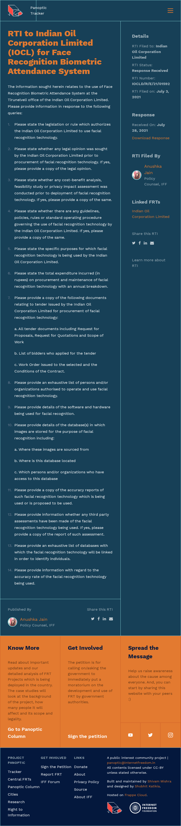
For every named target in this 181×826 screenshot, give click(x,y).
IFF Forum (50, 782)
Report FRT (51, 774)
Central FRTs (19, 779)
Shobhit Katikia (147, 786)
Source (80, 789)
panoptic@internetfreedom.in (131, 763)
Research (16, 802)
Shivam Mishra (159, 781)
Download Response (150, 138)
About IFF (83, 797)
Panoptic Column (24, 787)
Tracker (15, 771)
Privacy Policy (86, 782)
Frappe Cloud (136, 795)
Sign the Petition (56, 767)
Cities (13, 794)
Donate (80, 767)
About (79, 774)
